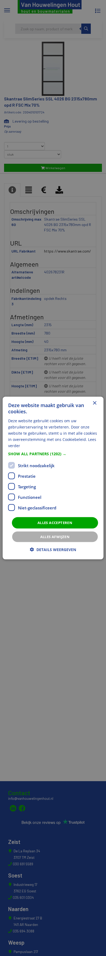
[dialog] (53, 478)
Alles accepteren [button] (55, 522)
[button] (53, 453)
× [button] (94, 403)
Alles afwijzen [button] (55, 536)
